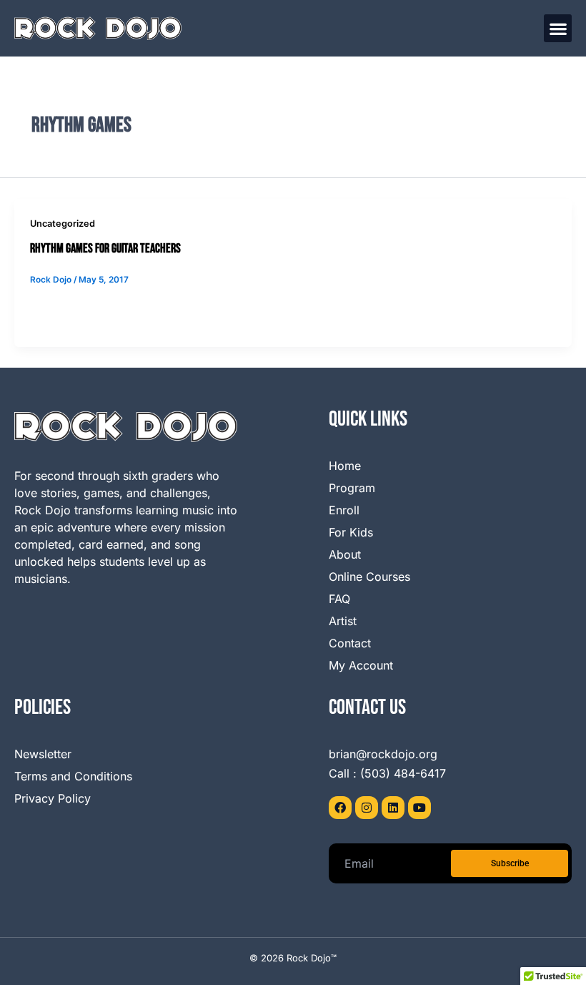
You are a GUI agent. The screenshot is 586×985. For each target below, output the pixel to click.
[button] (558, 28)
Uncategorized (62, 223)
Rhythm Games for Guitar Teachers (105, 248)
